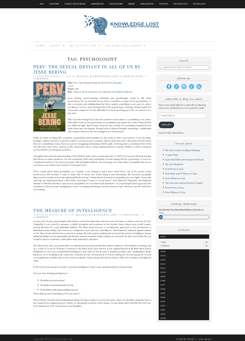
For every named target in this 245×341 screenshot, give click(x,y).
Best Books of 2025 (174, 169)
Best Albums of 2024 (175, 192)
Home (40, 45)
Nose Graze (205, 339)
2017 (162, 285)
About (56, 45)
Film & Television (75, 3)
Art (42, 3)
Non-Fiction (133, 76)
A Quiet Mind (171, 155)
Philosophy (147, 3)
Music (131, 3)
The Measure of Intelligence (72, 210)
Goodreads (115, 83)
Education (130, 215)
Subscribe (166, 124)
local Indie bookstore (122, 92)
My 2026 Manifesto (174, 164)
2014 (162, 297)
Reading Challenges (125, 45)
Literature (116, 3)
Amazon (77, 92)
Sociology (199, 3)
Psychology (181, 3)
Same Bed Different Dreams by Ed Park (184, 159)
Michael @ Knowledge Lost (97, 76)
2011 (162, 309)
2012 (162, 305)
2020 (163, 272)
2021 (162, 268)
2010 (163, 314)
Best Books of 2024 (174, 187)
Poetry (163, 3)
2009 (163, 318)
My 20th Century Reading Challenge (182, 150)
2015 (162, 293)
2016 (162, 289)
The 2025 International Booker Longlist (184, 183)
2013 (162, 301)
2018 (162, 280)
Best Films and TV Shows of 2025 (181, 173)
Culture (54, 3)
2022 (163, 264)
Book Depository (90, 92)
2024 (163, 255)
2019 (162, 276)
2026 (163, 236)
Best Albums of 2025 (175, 178)
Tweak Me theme (185, 339)
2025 (163, 251)
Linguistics (97, 3)
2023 (163, 259)
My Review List (84, 45)
